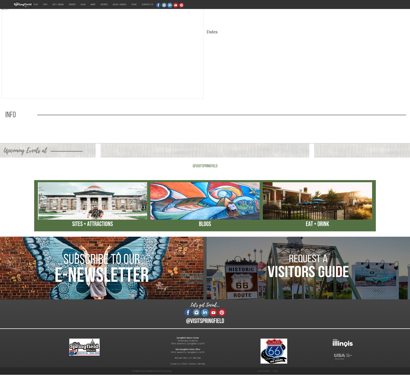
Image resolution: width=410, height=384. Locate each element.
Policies (192, 363)
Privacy (275, 371)
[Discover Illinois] (342, 356)
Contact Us (175, 363)
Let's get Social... (205, 305)
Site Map (201, 363)
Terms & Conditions (263, 371)
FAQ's (184, 363)
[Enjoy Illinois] (342, 343)
